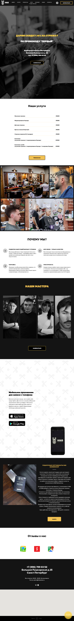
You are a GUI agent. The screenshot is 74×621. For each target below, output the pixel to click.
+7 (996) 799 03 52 (32, 3)
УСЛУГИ (18, 2)
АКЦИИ (43, 2)
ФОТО (31, 2)
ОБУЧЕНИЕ (37, 2)
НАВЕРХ (13, 2)
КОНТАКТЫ (49, 2)
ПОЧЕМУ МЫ (25, 2)
